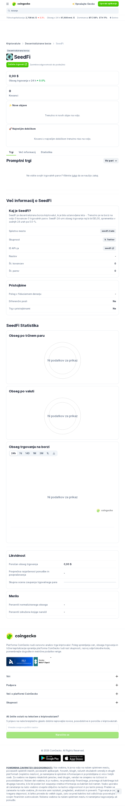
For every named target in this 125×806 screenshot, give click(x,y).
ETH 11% (103, 17)
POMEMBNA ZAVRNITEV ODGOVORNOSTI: (29, 767)
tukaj (74, 175)
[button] (17, 64)
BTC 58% (93, 17)
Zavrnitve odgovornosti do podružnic (47, 64)
